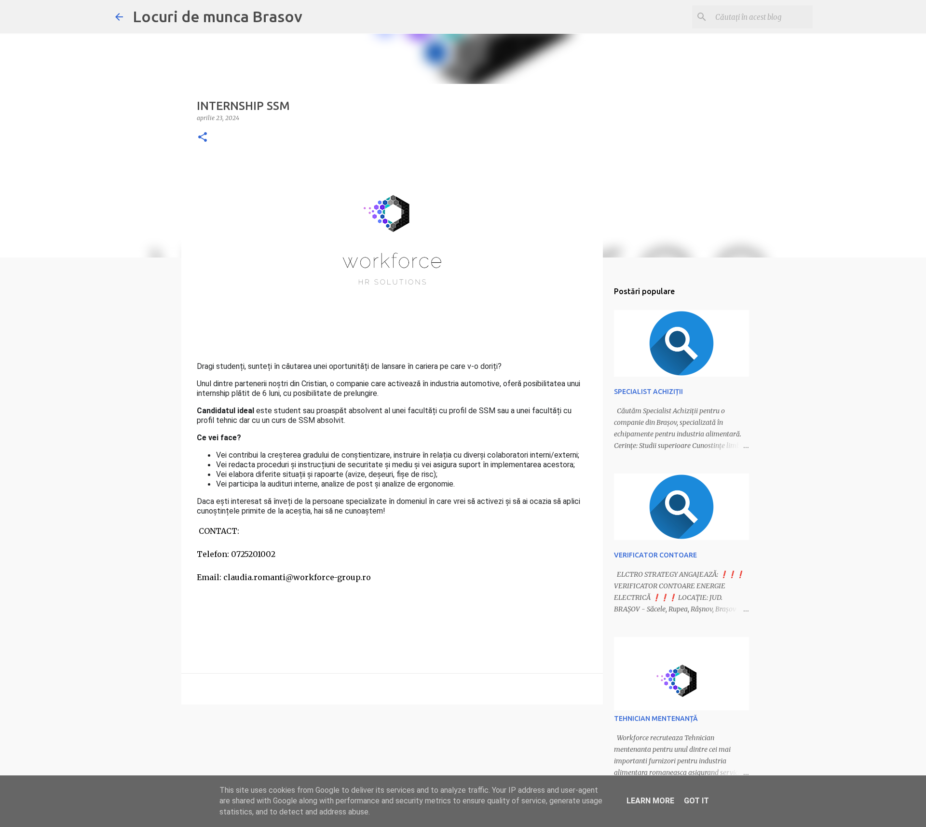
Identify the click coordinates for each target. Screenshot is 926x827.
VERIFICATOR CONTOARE (655, 555)
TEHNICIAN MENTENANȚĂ (656, 718)
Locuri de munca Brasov (217, 16)
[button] (202, 137)
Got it (696, 800)
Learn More (650, 800)
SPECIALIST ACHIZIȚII (648, 391)
